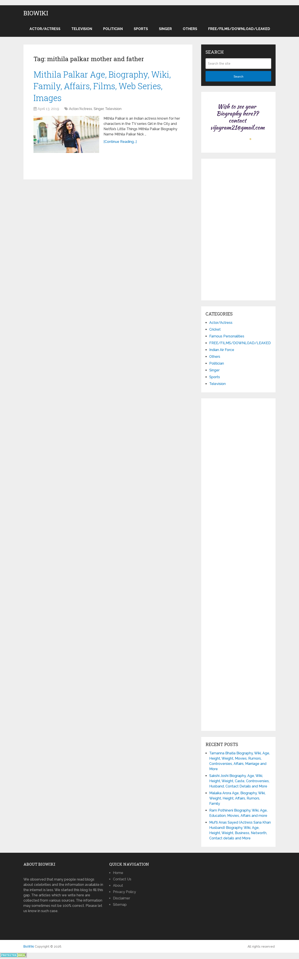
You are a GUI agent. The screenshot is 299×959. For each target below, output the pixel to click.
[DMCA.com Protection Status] (13, 956)
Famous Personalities (226, 336)
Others (190, 29)
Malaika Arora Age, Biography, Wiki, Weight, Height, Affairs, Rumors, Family (237, 798)
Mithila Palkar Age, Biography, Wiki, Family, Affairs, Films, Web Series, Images (102, 86)
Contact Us (122, 879)
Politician (113, 29)
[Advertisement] (238, 228)
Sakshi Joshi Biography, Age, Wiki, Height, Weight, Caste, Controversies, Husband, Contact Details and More (239, 781)
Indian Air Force (221, 350)
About (118, 885)
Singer (165, 29)
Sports (141, 29)
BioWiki (35, 13)
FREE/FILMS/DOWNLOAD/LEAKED (239, 29)
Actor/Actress (45, 29)
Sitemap (120, 904)
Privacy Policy (124, 892)
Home (118, 873)
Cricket (215, 329)
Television (81, 29)
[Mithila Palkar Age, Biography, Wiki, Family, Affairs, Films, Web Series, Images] (66, 134)
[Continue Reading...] (120, 142)
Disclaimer (121, 898)
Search (238, 76)
